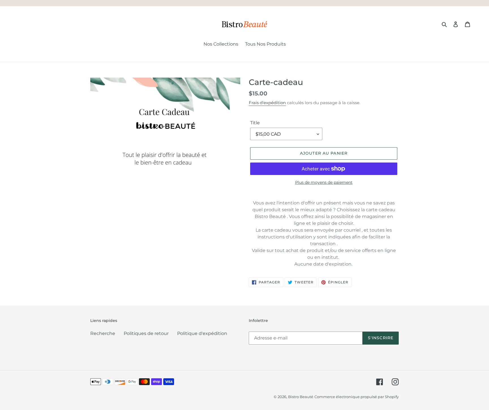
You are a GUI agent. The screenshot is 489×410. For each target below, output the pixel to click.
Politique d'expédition (202, 333)
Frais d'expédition (267, 102)
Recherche (102, 333)
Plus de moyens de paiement (324, 182)
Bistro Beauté (300, 396)
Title (255, 122)
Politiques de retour (146, 333)
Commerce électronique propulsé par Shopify (356, 396)
